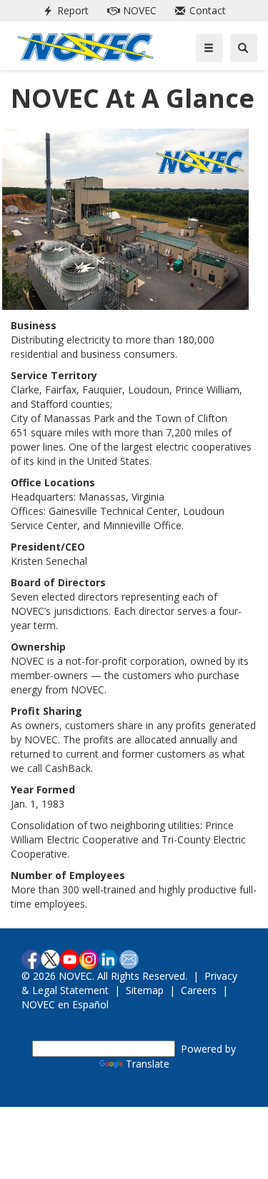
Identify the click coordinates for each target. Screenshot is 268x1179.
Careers (199, 990)
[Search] (243, 48)
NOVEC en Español (65, 1004)
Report (63, 10)
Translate (147, 1063)
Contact (197, 10)
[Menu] (209, 48)
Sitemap (145, 990)
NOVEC (129, 10)
